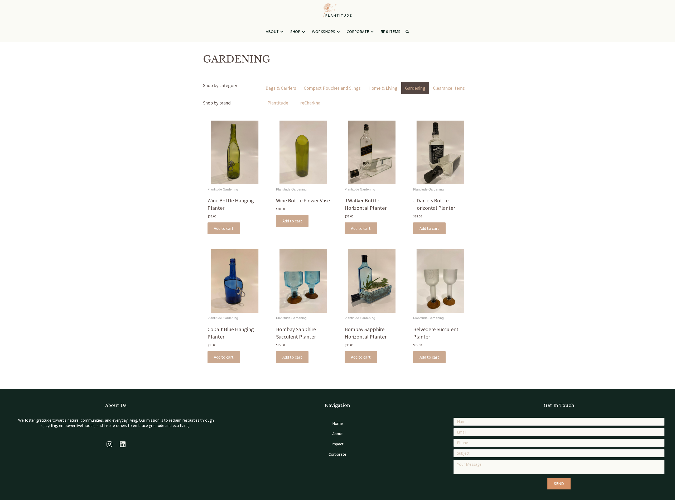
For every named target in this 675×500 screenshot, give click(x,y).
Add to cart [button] (224, 228)
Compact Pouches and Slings (332, 88)
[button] (282, 32)
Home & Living (382, 88)
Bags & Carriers (281, 88)
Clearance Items (449, 88)
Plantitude (277, 103)
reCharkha (310, 103)
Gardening (415, 88)
